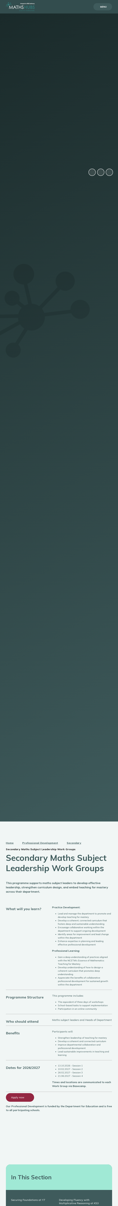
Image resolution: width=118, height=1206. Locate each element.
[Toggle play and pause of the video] (92, 172)
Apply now (17, 1097)
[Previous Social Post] (100, 172)
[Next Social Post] (109, 172)
